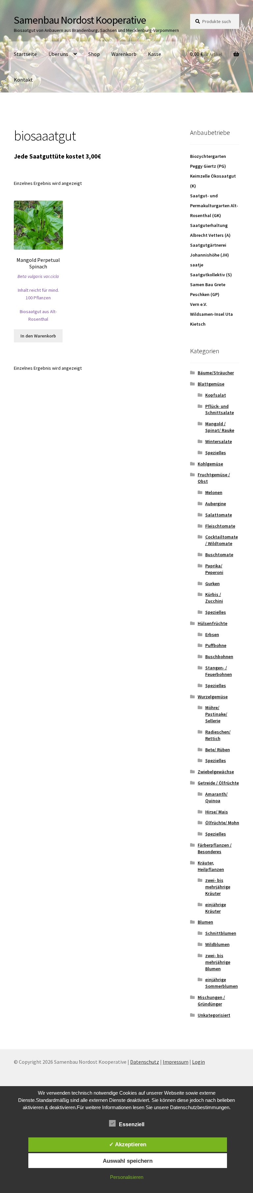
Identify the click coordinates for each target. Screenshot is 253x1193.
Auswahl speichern (128, 1161)
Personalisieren (126, 1177)
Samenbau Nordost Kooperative (80, 20)
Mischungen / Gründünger (211, 1000)
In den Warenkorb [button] (38, 336)
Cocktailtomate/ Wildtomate (221, 540)
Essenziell (131, 1124)
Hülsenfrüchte (212, 623)
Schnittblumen (220, 933)
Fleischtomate (220, 526)
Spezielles (215, 453)
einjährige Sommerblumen (221, 983)
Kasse (154, 54)
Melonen (213, 492)
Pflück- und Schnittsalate (219, 409)
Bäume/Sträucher (216, 373)
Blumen (205, 922)
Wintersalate (218, 441)
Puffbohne (215, 645)
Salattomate (218, 515)
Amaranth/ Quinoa (216, 797)
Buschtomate (219, 555)
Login (198, 1061)
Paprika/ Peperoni (214, 569)
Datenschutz (144, 1061)
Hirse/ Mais (216, 812)
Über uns (58, 54)
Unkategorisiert (214, 1015)
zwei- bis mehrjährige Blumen (217, 962)
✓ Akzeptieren (127, 1144)
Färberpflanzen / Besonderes (215, 848)
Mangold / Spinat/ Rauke (219, 427)
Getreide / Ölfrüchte (218, 783)
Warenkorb (123, 54)
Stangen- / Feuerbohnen (218, 671)
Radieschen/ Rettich (218, 735)
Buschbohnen (219, 656)
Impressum (175, 1061)
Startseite (25, 54)
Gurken (212, 583)
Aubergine (215, 504)
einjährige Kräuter (215, 908)
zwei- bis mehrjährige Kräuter (217, 886)
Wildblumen (217, 944)
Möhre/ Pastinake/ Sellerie (216, 714)
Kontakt (23, 79)
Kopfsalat (215, 395)
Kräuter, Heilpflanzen (211, 866)
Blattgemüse (211, 384)
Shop (94, 54)
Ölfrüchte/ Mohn (222, 823)
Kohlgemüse (210, 464)
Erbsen (212, 634)
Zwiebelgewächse (216, 772)
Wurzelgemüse (213, 697)
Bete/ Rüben (217, 750)
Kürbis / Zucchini (214, 597)
